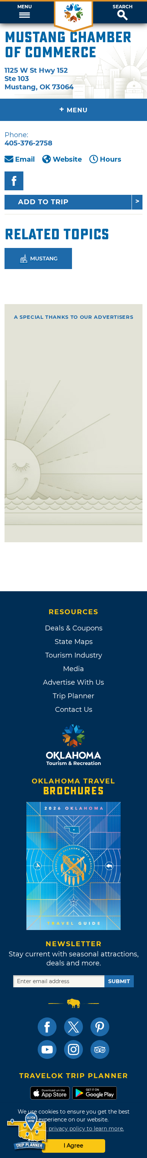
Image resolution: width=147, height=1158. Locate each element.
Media (73, 669)
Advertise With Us (73, 682)
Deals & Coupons (74, 628)
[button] (24, 12)
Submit (119, 981)
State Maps (74, 642)
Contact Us (73, 709)
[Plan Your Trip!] (27, 1131)
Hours (110, 159)
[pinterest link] (99, 1026)
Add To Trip (43, 202)
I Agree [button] (73, 1145)
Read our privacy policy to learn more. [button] (73, 1128)
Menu (24, 6)
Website (67, 159)
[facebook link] (47, 1026)
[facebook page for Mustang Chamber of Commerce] (14, 180)
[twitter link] (73, 1026)
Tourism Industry (73, 655)
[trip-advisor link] (99, 1049)
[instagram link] (73, 1049)
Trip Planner (73, 696)
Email (25, 159)
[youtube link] (47, 1049)
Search (123, 6)
